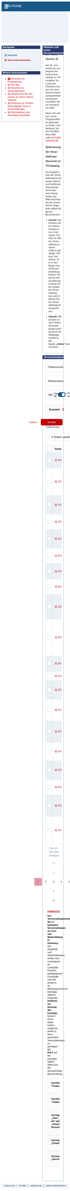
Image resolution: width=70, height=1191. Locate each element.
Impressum (9, 1185)
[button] (63, 410)
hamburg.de (36, 1185)
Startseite (12, 55)
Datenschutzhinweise (56, 1185)
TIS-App (15, 84)
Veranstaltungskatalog (18, 60)
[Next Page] (54, 891)
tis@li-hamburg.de (53, 139)
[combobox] (48, 394)
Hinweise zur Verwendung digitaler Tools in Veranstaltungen (21, 106)
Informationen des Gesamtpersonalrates (19, 114)
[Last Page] (54, 900)
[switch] (62, 394)
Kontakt (22, 1185)
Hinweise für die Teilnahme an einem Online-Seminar (21, 97)
